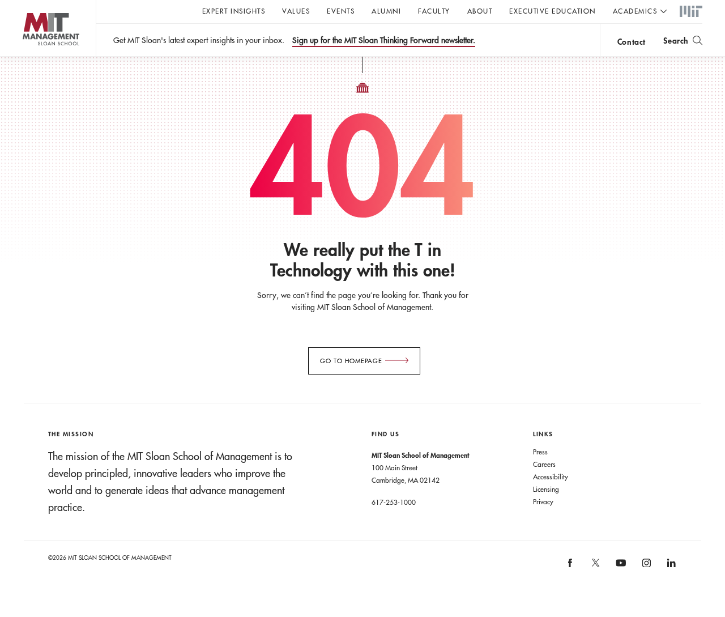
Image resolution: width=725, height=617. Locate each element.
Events (341, 10)
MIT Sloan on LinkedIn (671, 567)
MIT (691, 12)
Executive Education (552, 10)
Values (296, 10)
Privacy (543, 501)
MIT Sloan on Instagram (645, 567)
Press (540, 451)
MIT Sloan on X (595, 566)
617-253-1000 (394, 502)
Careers (544, 464)
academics (635, 10)
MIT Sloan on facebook (571, 567)
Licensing (546, 488)
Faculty (434, 10)
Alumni (386, 10)
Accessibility (550, 476)
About (480, 10)
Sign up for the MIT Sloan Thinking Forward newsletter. (383, 40)
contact (631, 41)
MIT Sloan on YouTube (620, 569)
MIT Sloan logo (28, 56)
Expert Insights (234, 10)
